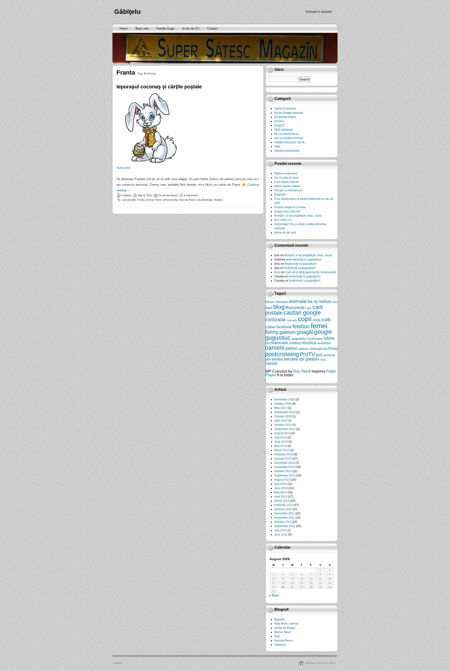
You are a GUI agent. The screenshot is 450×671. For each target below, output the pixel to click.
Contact (212, 28)
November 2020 (284, 399)
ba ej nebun (319, 301)
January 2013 (283, 458)
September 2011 (284, 526)
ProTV (307, 354)
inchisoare (315, 338)
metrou (295, 343)
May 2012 (280, 492)
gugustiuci (299, 338)
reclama (329, 355)
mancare (279, 342)
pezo (277, 272)
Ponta (333, 348)
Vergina (218, 199)
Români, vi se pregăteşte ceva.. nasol (298, 215)
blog (279, 306)
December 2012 (284, 462)
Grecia (150, 199)
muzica (309, 342)
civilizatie (275, 319)
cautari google (302, 312)
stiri (268, 359)
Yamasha (280, 644)
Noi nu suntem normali (288, 138)
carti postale (129, 199)
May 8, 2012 (145, 195)
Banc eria (141, 28)
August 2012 (282, 479)
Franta (141, 199)
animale (298, 301)
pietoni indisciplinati (313, 349)
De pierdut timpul (167, 195)
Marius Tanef (282, 632)
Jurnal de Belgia (284, 628)
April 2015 (280, 420)
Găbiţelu (127, 11)
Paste (158, 199)
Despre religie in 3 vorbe (290, 207)
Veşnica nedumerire (287, 150)
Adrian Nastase (276, 302)
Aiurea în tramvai (285, 108)
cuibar (270, 327)
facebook (284, 327)
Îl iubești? (280, 194)
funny (271, 332)
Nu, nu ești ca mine (286, 177)
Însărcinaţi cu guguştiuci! (305, 259)
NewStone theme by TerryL (320, 663)
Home (124, 28)
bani (268, 307)
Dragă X (279, 125)
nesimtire (324, 343)
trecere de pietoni (301, 359)
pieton (291, 348)
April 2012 (280, 496)
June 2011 (281, 534)
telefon (277, 359)
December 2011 (284, 513)
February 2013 (283, 454)
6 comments (191, 195)
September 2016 (285, 412)
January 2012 (283, 509)
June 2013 (281, 441)
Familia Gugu (165, 28)
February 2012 (283, 505)
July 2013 (280, 437)
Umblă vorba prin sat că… (290, 142)
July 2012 (280, 484)
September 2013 (285, 429)
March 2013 (281, 450)
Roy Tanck (302, 371)
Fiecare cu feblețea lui (288, 190)
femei (319, 326)
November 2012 (284, 467)
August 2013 (282, 433)
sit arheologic (205, 199)
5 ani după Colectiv (286, 182)
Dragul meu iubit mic (287, 211)
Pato (277, 636)
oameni (275, 348)
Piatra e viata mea (285, 173)
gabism (287, 332)
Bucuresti (294, 307)
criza (316, 320)
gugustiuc (278, 338)
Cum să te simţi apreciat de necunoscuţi (310, 272)
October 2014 (283, 424)
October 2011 (282, 522)
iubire (329, 338)
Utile (277, 146)
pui (319, 354)
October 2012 (283, 471)
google (323, 332)
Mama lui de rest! (285, 232)
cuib (326, 319)
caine (308, 308)
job (267, 343)
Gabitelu (126, 195)
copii (304, 319)
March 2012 (281, 500)
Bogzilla (279, 619)
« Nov (274, 595)
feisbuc (301, 326)
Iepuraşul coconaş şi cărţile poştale (159, 87)
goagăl (305, 332)
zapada (271, 363)
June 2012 (281, 488)
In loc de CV (190, 28)
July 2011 (280, 530)
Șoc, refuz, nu (283, 220)
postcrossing (170, 199)
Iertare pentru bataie (287, 186)
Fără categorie (283, 129)
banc (335, 302)
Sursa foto (123, 168)
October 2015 (283, 416)
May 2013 (280, 446)
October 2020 (283, 403)
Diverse (279, 121)
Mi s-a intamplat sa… (287, 134)
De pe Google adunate (288, 112)
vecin (323, 359)
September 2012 (285, 475)
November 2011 (284, 517)
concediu (292, 320)
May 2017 (280, 408)
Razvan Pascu (187, 199)
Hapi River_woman (286, 623)
